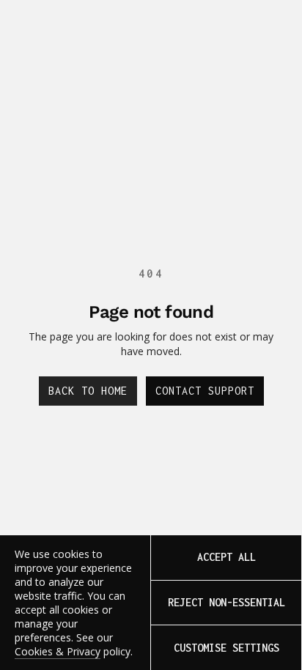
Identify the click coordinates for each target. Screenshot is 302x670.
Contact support (204, 390)
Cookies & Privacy (57, 651)
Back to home (88, 390)
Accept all (226, 557)
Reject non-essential (226, 602)
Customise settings (226, 647)
